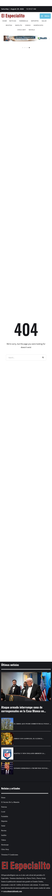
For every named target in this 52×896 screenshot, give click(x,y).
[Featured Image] (26, 686)
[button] (2, 38)
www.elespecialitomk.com (12, 891)
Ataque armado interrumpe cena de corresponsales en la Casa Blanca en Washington (22, 711)
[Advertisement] (26, 645)
